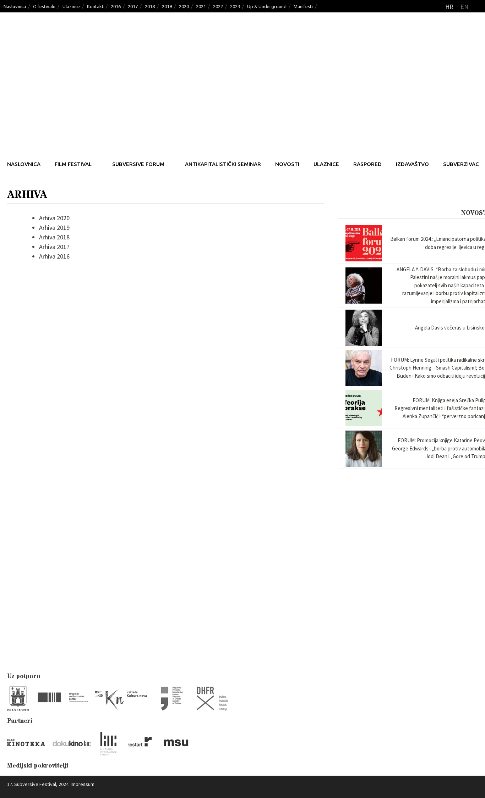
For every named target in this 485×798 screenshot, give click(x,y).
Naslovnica (15, 6)
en (464, 6)
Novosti (287, 164)
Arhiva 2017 (54, 247)
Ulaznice (71, 6)
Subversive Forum (138, 164)
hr (449, 6)
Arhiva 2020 (54, 218)
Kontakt (95, 6)
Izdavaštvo (412, 164)
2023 (235, 6)
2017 (133, 6)
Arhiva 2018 (54, 237)
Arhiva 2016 (54, 256)
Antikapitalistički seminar (223, 164)
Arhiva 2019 (54, 227)
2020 (184, 6)
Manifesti (303, 6)
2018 (150, 6)
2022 (218, 6)
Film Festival (73, 164)
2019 (167, 6)
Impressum (82, 784)
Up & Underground (267, 6)
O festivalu (44, 6)
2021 (201, 6)
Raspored (367, 164)
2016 (116, 6)
